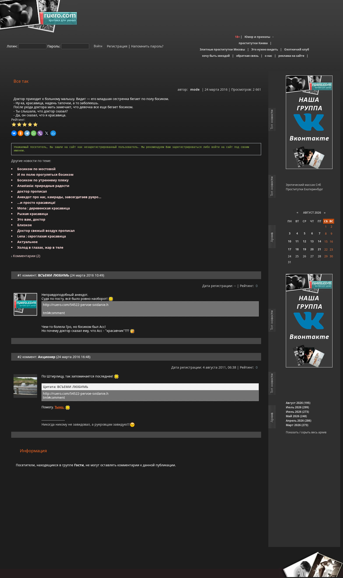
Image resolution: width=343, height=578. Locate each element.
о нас (268, 56)
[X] (46, 133)
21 (319, 249)
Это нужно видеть (264, 49)
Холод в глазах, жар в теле (40, 247)
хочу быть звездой (216, 56)
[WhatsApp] (33, 133)
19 (304, 249)
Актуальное (27, 242)
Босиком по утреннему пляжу (43, 180)
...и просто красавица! (36, 202)
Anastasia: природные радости (43, 185)
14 (319, 241)
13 (312, 241)
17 (289, 249)
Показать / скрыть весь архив (306, 432)
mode (195, 89)
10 (289, 241)
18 (297, 249)
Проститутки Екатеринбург (304, 189)
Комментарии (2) (26, 256)
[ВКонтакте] (14, 133)
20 (312, 249)
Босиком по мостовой (36, 169)
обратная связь (247, 56)
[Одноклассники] (20, 133)
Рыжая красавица (32, 214)
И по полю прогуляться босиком (45, 174)
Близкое (24, 225)
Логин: (12, 46)
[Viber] (40, 133)
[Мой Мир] (53, 133)
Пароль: (53, 46)
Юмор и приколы (257, 37)
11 (297, 241)
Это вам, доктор (31, 219)
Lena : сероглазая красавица (41, 236)
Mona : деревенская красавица (43, 208)
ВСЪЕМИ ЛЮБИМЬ (53, 275)
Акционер (46, 357)
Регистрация (116, 46)
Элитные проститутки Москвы (222, 49)
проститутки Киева (253, 43)
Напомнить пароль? (147, 46)
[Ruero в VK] (309, 122)
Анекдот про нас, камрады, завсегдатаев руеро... (59, 197)
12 (304, 241)
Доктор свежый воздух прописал (46, 230)
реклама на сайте (291, 56)
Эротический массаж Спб (303, 185)
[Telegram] (27, 133)
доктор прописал (32, 191)
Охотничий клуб (296, 49)
